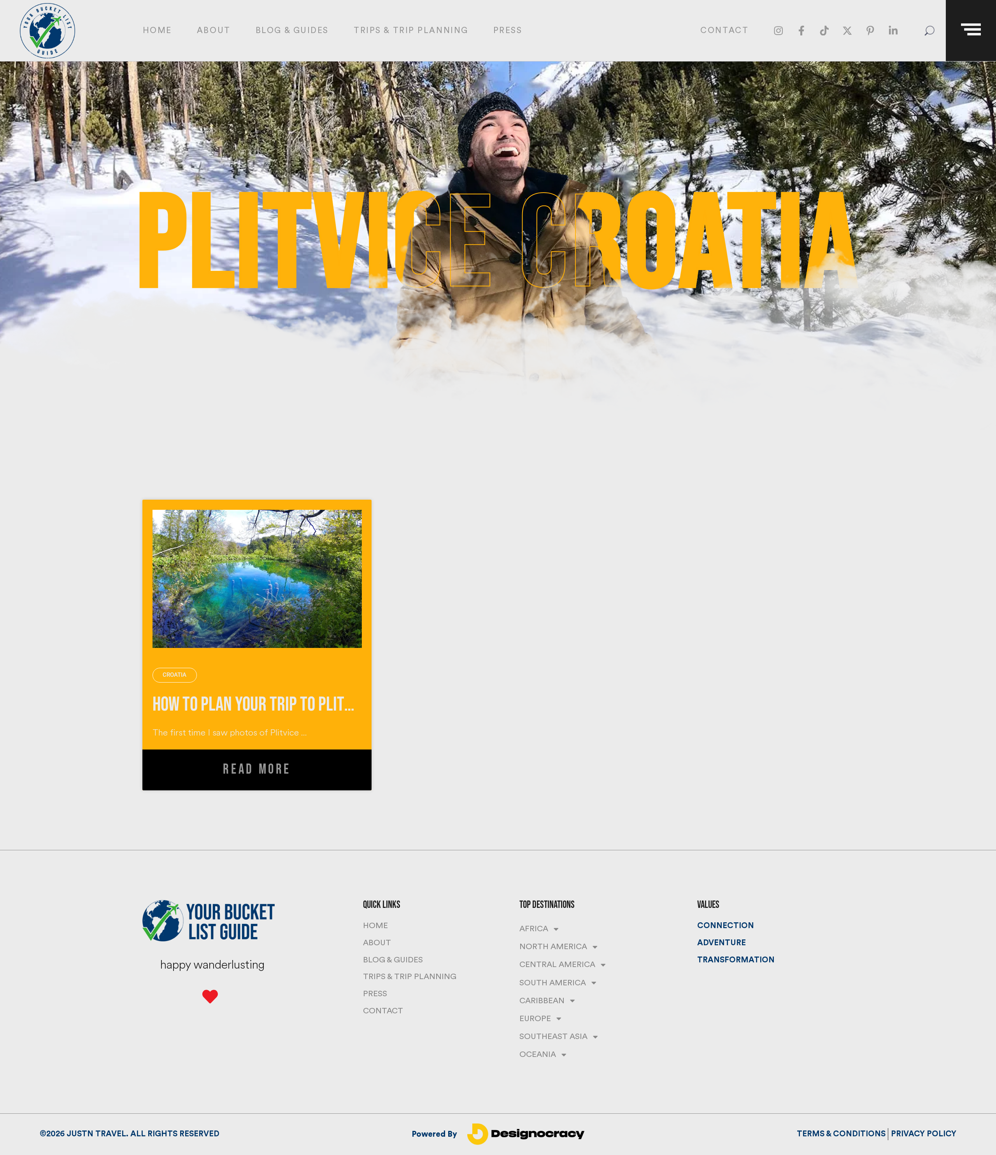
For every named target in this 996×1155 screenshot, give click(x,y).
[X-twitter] (847, 30)
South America (552, 983)
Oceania (537, 1054)
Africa (533, 929)
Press (508, 30)
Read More (257, 769)
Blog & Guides (292, 30)
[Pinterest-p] (870, 30)
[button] (929, 30)
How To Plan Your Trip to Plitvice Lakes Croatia (309, 704)
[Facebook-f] (801, 30)
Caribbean (542, 1001)
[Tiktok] (824, 30)
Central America (557, 964)
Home (157, 30)
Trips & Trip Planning (411, 30)
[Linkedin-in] (893, 30)
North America (553, 947)
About (214, 30)
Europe (535, 1019)
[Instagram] (778, 30)
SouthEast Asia (553, 1036)
